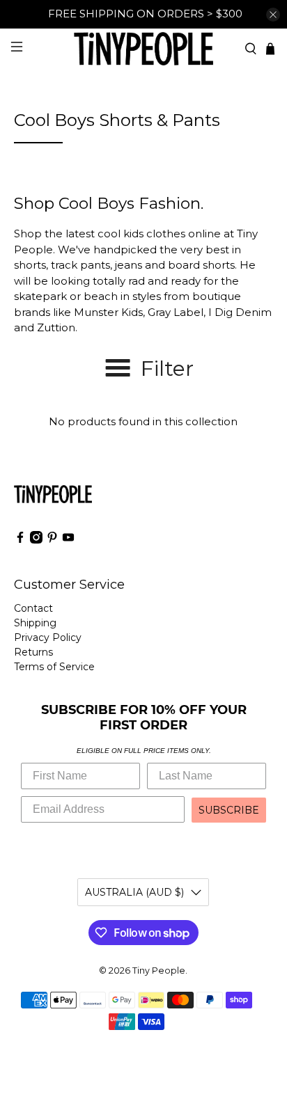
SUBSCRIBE (229, 810)
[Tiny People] (143, 48)
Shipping (35, 623)
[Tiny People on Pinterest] (52, 540)
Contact (33, 608)
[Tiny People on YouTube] (68, 540)
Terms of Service (54, 666)
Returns (33, 652)
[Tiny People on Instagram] (36, 540)
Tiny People (158, 970)
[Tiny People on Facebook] (20, 540)
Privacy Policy (48, 637)
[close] (273, 15)
